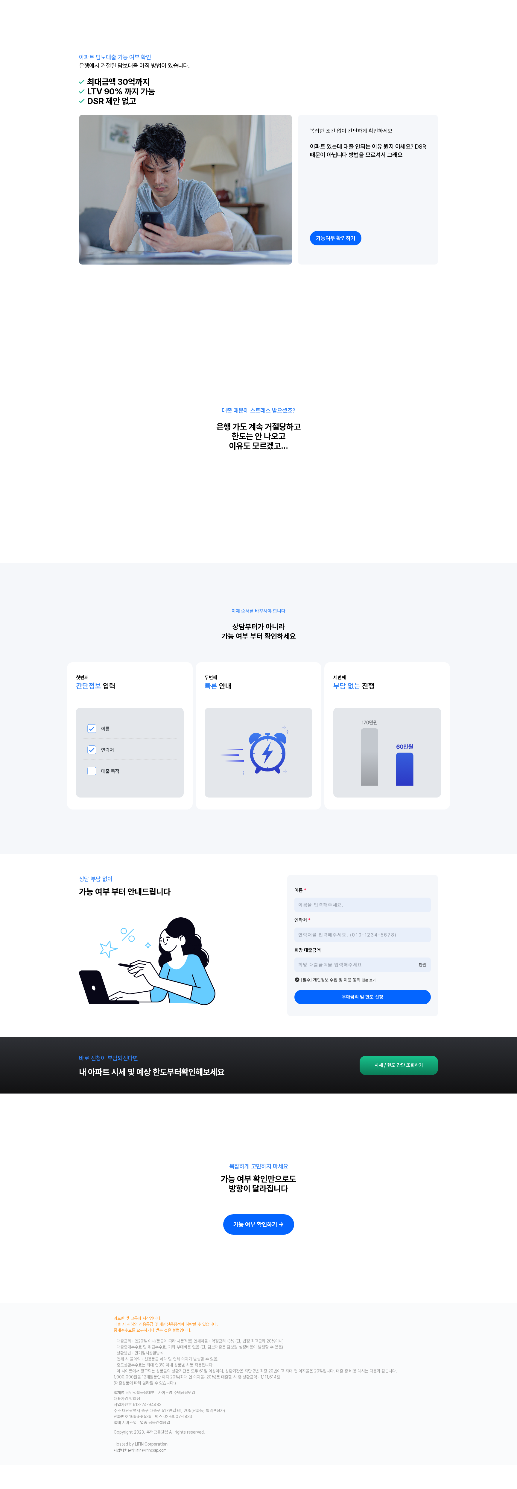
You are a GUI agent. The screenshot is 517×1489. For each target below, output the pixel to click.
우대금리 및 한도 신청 (362, 997)
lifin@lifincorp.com (151, 1450)
